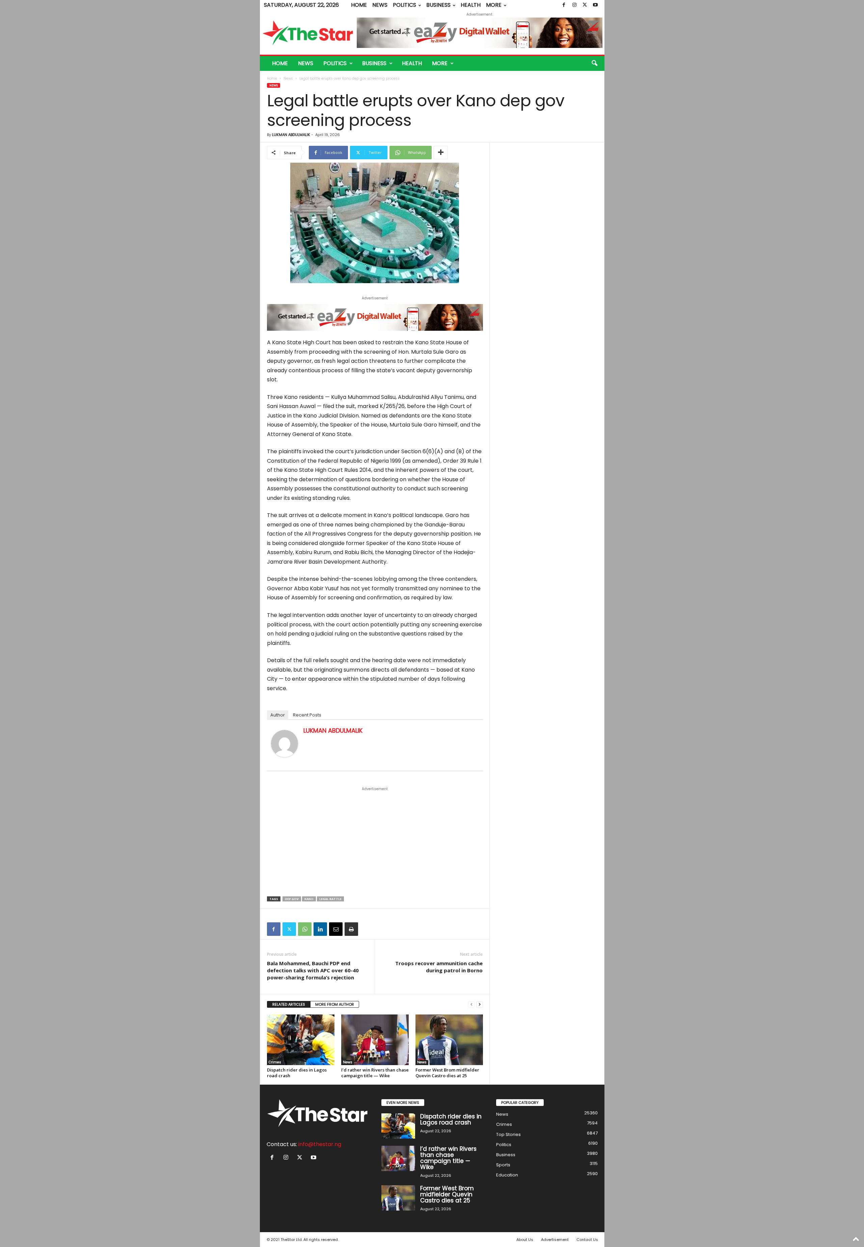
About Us (524, 1239)
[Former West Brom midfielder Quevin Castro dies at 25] (449, 1039)
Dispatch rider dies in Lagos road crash (297, 1073)
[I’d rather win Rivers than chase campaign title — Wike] (375, 1039)
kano (309, 899)
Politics (404, 5)
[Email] (336, 929)
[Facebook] (564, 5)
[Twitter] (585, 5)
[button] (594, 63)
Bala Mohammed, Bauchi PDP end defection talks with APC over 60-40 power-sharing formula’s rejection (313, 970)
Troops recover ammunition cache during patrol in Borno (439, 967)
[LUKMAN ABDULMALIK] (284, 743)
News (379, 5)
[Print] (351, 929)
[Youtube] (595, 5)
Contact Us (587, 1239)
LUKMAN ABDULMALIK (291, 134)
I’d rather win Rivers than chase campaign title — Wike (375, 1073)
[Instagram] (574, 5)
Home (359, 5)
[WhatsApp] (305, 929)
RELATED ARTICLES (288, 1004)
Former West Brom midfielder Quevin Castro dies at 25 (447, 1073)
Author (277, 715)
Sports (503, 1165)
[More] (441, 152)
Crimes (275, 1062)
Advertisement (555, 1239)
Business (438, 5)
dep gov (292, 899)
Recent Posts (307, 715)
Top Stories (508, 1134)
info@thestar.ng (319, 1144)
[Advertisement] (375, 842)
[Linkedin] (320, 929)
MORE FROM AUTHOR (334, 1004)
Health (471, 5)
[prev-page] (471, 1004)
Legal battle (330, 899)
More (494, 5)
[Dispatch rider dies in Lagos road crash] (300, 1039)
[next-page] (479, 1004)
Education (507, 1175)
